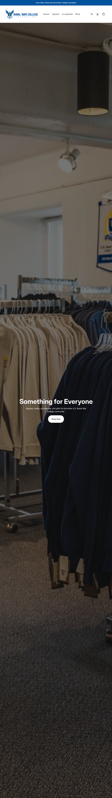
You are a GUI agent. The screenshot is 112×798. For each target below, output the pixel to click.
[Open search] (92, 14)
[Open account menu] (98, 14)
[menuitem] (77, 14)
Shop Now (56, 419)
